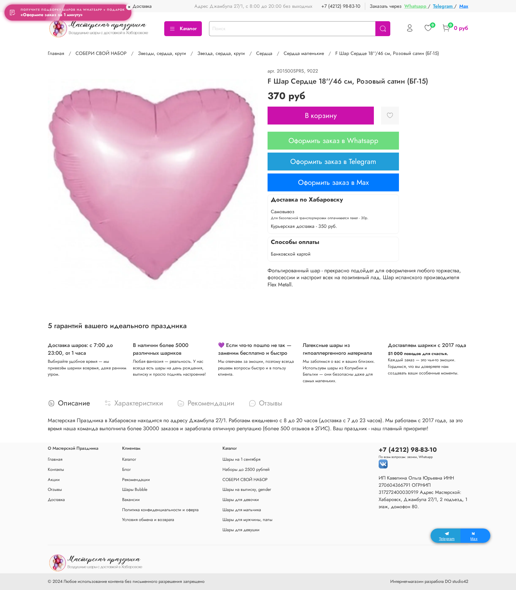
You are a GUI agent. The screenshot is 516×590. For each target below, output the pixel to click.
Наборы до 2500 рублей (246, 469)
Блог (126, 469)
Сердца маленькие (304, 53)
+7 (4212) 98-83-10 (340, 6)
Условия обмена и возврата (148, 520)
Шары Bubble (134, 489)
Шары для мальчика (241, 510)
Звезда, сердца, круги (221, 53)
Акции (54, 480)
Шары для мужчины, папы (247, 520)
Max (463, 6)
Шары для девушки (240, 530)
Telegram (443, 6)
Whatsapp (416, 6)
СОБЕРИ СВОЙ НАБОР (101, 53)
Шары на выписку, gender (246, 489)
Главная (56, 53)
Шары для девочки (240, 500)
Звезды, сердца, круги (162, 53)
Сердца (264, 53)
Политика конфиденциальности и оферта (160, 510)
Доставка (142, 6)
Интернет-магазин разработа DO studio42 (429, 581)
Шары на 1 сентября (241, 459)
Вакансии (131, 500)
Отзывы (55, 489)
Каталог (188, 28)
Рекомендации (136, 480)
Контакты (56, 469)
